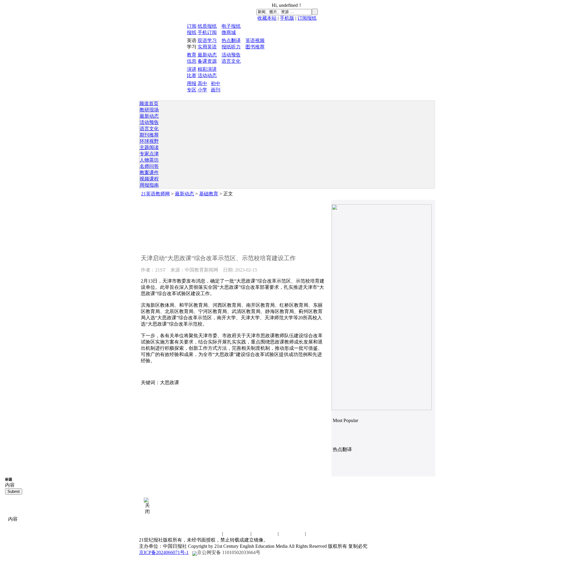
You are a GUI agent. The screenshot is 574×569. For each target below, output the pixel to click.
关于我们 (291, 533)
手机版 (287, 18)
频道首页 (148, 103)
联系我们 (209, 533)
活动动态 (207, 75)
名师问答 (149, 166)
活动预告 (231, 54)
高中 (202, 83)
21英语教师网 (155, 193)
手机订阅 (207, 32)
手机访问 (319, 533)
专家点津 (149, 153)
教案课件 (149, 172)
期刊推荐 (149, 134)
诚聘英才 (237, 533)
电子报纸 (231, 26)
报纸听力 (231, 46)
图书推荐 (255, 46)
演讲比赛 (264, 533)
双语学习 (207, 40)
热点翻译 (231, 40)
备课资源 (207, 61)
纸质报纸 (207, 26)
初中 (215, 83)
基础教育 (208, 193)
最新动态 (207, 54)
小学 (202, 89)
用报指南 (149, 185)
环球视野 (149, 141)
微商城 (229, 32)
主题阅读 (149, 147)
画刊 (215, 89)
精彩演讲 (207, 69)
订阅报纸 (307, 18)
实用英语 (207, 46)
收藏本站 (267, 18)
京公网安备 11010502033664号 (228, 552)
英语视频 (255, 40)
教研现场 (149, 109)
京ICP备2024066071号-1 (164, 552)
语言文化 (231, 61)
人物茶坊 (149, 159)
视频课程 (149, 178)
